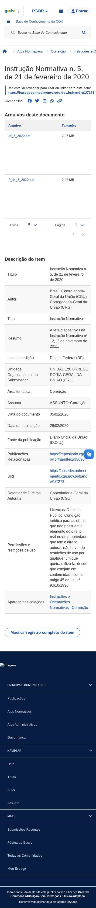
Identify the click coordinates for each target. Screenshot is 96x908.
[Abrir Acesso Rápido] (19, 11)
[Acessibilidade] (61, 11)
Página (60, 225)
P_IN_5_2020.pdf (21, 180)
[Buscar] (84, 32)
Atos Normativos (30, 51)
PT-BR (38, 11)
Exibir (14, 225)
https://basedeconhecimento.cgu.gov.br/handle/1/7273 (50, 92)
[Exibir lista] (35, 225)
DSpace (72, 901)
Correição (58, 51)
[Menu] (8, 21)
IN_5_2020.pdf (19, 136)
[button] (79, 11)
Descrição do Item (25, 259)
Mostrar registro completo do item (42, 632)
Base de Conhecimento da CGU (39, 21)
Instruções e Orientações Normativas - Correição (69, 602)
